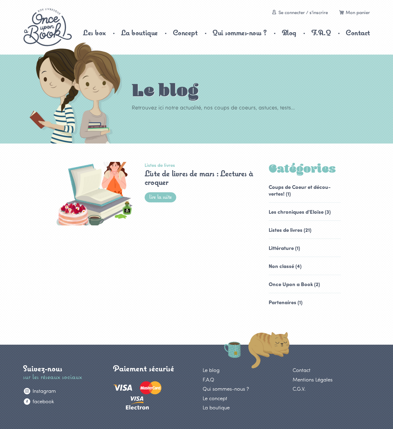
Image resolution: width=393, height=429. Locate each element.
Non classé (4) (285, 265)
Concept (185, 32)
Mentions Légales (313, 379)
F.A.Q (321, 32)
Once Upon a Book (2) (294, 284)
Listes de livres (160, 165)
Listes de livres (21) (290, 229)
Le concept (215, 398)
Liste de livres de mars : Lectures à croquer (199, 177)
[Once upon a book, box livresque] (47, 27)
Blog (289, 32)
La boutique (139, 32)
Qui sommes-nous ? (239, 32)
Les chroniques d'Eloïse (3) (300, 211)
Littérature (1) (284, 247)
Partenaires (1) (285, 302)
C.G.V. (299, 388)
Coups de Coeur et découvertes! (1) (300, 190)
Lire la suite (160, 196)
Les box (94, 32)
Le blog (211, 369)
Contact (358, 32)
